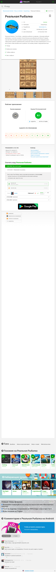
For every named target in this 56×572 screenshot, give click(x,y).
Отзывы (15, 536)
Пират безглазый (9, 541)
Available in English (29, 570)
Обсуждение (6, 536)
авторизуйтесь (34, 529)
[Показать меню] (1, 2)
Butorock (7, 566)
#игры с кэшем (35, 444)
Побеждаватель (9, 560)
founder (16, 193)
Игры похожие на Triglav (12, 511)
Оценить (33, 121)
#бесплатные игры (45, 444)
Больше (52, 501)
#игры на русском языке (23, 444)
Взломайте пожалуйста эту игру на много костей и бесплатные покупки (27, 505)
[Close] (55, 571)
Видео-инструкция (35, 155)
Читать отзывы (43, 121)
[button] (53, 60)
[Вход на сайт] (53, 1)
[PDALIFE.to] (24, 2)
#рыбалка (12, 444)
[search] (25, 6)
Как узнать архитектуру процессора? (39, 156)
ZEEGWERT (8, 553)
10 (48, 135)
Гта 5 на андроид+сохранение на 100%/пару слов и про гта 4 (26, 509)
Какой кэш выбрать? (36, 151)
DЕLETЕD (7, 547)
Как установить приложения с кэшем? (40, 153)
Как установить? (35, 150)
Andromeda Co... (43, 27)
